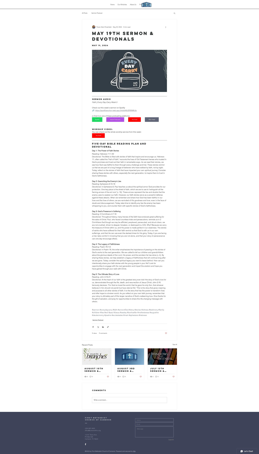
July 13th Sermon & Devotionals (160, 369)
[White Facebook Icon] (85, 444)
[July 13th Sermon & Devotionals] (162, 356)
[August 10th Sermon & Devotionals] (96, 356)
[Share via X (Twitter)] (98, 327)
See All (175, 344)
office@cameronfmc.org (93, 430)
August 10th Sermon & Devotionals (94, 369)
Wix (134, 451)
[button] (174, 13)
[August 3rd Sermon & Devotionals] (129, 356)
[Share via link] (108, 327)
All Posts (84, 13)
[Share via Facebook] (93, 327)
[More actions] (166, 27)
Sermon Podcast (96, 13)
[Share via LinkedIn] (103, 327)
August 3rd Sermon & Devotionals (127, 369)
